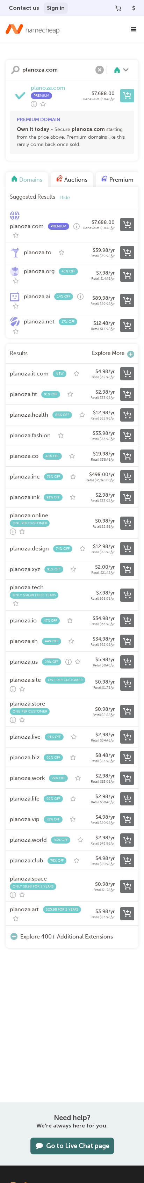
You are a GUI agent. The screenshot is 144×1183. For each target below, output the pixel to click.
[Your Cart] (118, 8)
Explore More (108, 353)
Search (15, 70)
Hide (64, 197)
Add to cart (127, 95)
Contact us (24, 8)
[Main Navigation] (133, 29)
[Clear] (99, 70)
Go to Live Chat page (77, 1146)
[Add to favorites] (43, 104)
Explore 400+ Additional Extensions (66, 937)
